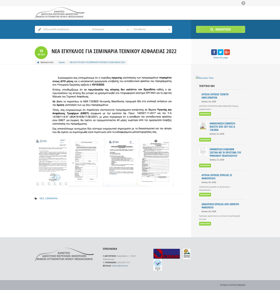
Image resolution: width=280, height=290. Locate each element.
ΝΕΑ (42, 198)
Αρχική (62, 62)
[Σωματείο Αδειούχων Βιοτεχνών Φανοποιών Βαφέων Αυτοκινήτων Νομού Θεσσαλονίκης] (59, 13)
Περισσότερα (205, 113)
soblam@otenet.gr (120, 266)
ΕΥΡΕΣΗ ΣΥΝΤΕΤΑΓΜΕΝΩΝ (232, 285)
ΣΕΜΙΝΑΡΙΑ (51, 198)
